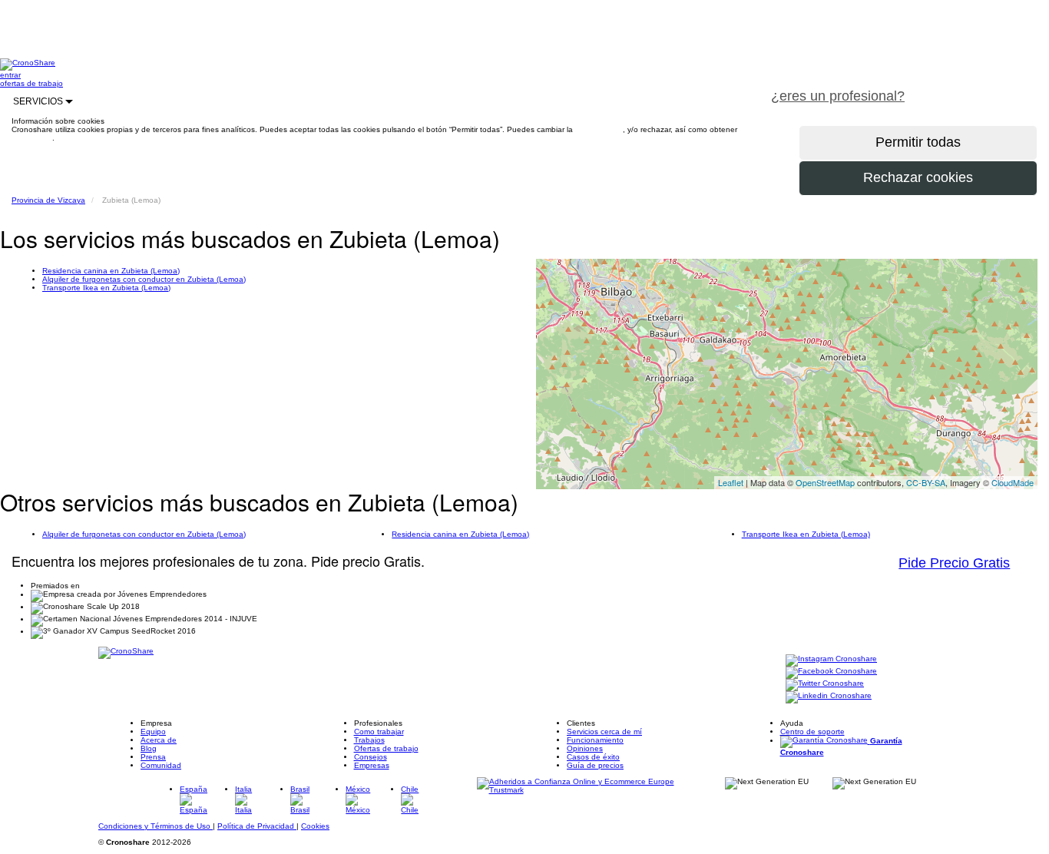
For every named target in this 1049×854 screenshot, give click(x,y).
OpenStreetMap (825, 482)
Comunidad (161, 765)
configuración (599, 129)
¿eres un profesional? (838, 96)
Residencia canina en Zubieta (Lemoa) (111, 270)
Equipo (153, 731)
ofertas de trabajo (31, 83)
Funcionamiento (595, 740)
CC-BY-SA (925, 482)
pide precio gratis (983, 87)
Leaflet (730, 482)
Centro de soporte (812, 731)
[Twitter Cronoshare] (825, 684)
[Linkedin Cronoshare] (829, 696)
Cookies (315, 826)
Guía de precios (595, 765)
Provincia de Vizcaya (48, 200)
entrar (10, 75)
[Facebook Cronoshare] (831, 671)
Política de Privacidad (256, 826)
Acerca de (159, 740)
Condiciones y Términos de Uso (155, 826)
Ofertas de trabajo (386, 748)
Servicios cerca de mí (604, 731)
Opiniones (585, 748)
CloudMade (1012, 482)
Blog (149, 748)
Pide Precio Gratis (954, 563)
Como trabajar (379, 731)
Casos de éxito (593, 757)
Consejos (370, 757)
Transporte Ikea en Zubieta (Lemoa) (106, 287)
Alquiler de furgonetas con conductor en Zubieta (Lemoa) (144, 279)
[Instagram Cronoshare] (831, 659)
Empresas (371, 765)
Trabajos (369, 740)
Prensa (153, 757)
